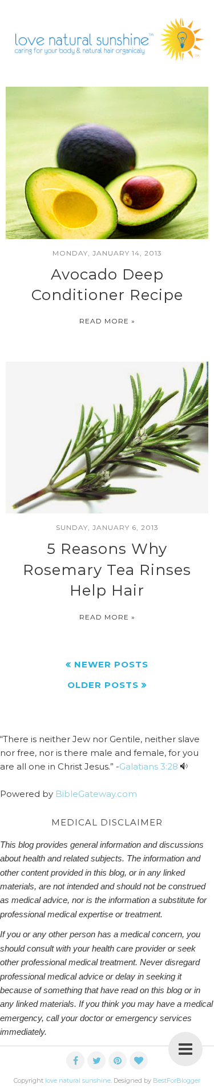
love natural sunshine (78, 1080)
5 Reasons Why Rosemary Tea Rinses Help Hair (107, 570)
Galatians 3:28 (148, 766)
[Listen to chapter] (184, 766)
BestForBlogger (176, 1080)
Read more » (107, 321)
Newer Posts (111, 664)
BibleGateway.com (96, 793)
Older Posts (103, 684)
